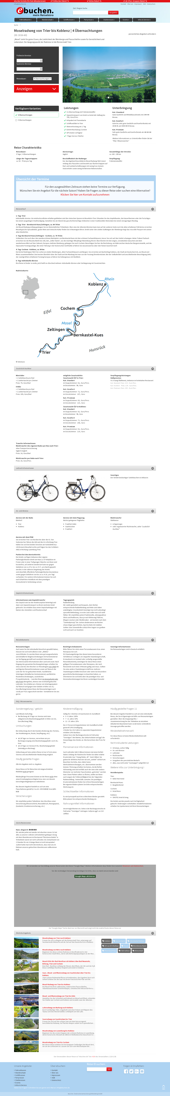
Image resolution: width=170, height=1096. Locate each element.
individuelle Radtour (137, 941)
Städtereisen (20, 1080)
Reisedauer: (21, 78)
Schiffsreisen (20, 1075)
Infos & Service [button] (143, 20)
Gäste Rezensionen (23, 823)
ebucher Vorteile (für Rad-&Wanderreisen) (30, 1)
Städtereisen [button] (108, 20)
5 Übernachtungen (24, 120)
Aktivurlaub (139, 951)
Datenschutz (151, 4)
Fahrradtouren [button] (25, 20)
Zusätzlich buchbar (23, 368)
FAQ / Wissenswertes (24, 701)
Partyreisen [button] (88, 20)
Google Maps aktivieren (85, 876)
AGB (144, 4)
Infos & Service (21, 1085)
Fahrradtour (125, 951)
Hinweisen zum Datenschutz (132, 866)
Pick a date (41, 61)
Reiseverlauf (21, 209)
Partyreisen (19, 1078)
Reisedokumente (22, 640)
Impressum (138, 4)
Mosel (126, 946)
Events (17, 1083)
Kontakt (123, 4)
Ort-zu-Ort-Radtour (112, 946)
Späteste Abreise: (24, 64)
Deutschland (120, 941)
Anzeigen (24, 88)
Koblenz (108, 941)
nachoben (163, 1088)
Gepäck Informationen (25, 593)
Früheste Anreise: (24, 55)
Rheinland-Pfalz (110, 951)
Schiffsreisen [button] (68, 20)
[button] (70, 75)
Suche (16, 25)
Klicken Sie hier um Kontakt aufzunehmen (85, 194)
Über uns (130, 4)
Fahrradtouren (20, 1070)
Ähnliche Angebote (23, 933)
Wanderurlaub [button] (47, 20)
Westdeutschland (139, 946)
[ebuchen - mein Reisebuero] (33, 12)
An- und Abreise (22, 511)
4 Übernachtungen (25, 115)
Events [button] (125, 20)
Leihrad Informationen (25, 468)
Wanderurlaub (20, 1073)
